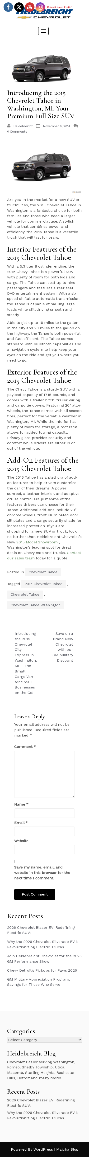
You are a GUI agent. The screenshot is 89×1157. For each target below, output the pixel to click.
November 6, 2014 (56, 126)
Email (21, 822)
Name (21, 804)
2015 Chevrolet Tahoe (43, 584)
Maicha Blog (67, 1149)
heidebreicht (23, 126)
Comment (25, 746)
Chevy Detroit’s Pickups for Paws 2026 (42, 970)
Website (21, 841)
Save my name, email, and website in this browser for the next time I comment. (42, 872)
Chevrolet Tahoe (43, 572)
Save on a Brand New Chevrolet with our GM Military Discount (62, 647)
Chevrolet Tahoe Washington (36, 605)
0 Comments (17, 131)
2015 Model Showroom (37, 542)
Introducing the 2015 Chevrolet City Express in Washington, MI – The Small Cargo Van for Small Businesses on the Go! (26, 663)
